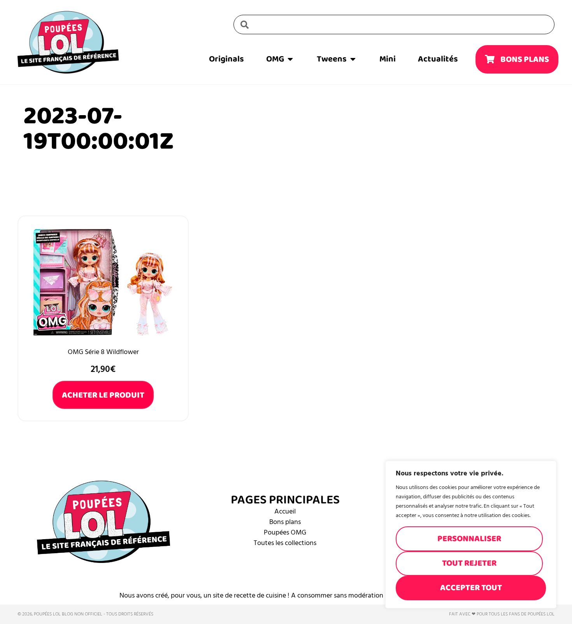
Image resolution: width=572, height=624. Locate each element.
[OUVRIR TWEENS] (353, 59)
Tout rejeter (469, 563)
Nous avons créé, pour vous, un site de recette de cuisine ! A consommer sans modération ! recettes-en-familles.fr (286, 595)
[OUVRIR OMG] (290, 59)
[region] (470, 534)
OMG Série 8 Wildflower (103, 352)
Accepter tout (471, 587)
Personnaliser (469, 538)
